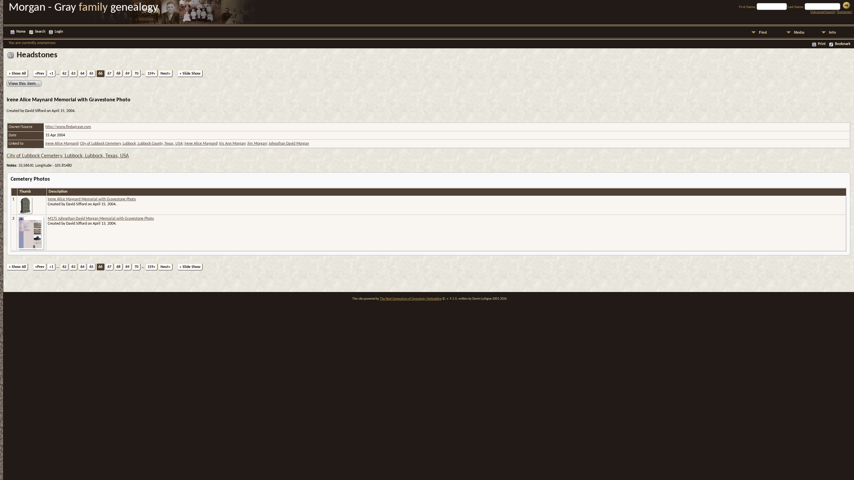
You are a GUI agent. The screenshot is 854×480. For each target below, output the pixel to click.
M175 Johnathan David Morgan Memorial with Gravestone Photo (101, 219)
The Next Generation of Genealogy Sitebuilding (411, 299)
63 (73, 74)
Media (799, 32)
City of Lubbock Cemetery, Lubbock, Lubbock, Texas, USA (68, 156)
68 (118, 74)
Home (21, 32)
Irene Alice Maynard (61, 144)
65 (91, 74)
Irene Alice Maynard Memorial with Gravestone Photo (92, 199)
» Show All (17, 74)
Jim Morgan (257, 144)
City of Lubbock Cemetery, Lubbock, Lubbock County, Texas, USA (131, 144)
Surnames (844, 12)
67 (109, 74)
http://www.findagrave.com (68, 127)
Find (763, 32)
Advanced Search (822, 12)
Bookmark (842, 44)
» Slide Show (189, 74)
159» (151, 74)
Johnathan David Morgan (289, 144)
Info (832, 32)
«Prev (39, 74)
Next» (165, 74)
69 (127, 74)
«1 (51, 74)
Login (59, 32)
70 (136, 74)
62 (64, 74)
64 (82, 74)
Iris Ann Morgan (232, 144)
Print (822, 44)
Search (40, 32)
